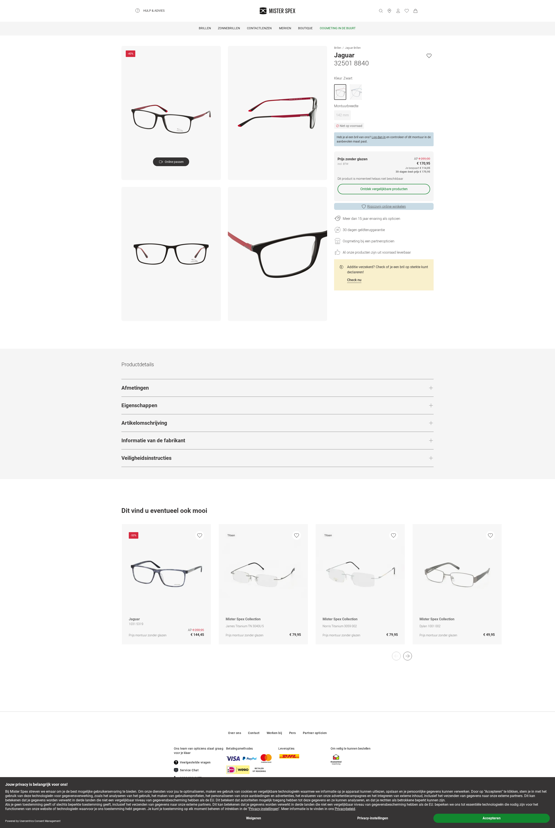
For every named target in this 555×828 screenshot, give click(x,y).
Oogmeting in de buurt (338, 28)
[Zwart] (340, 92)
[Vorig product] (396, 656)
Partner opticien (315, 733)
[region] (277, 589)
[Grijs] (356, 92)
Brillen (205, 28)
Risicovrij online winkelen (386, 206)
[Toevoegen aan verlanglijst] (429, 55)
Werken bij (274, 733)
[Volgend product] (407, 656)
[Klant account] (398, 10)
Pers (292, 733)
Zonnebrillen (229, 28)
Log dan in (379, 137)
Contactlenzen (259, 28)
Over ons (234, 733)
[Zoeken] (380, 11)
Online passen (174, 162)
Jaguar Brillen (353, 47)
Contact (254, 733)
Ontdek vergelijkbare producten (384, 189)
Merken (285, 28)
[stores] (389, 10)
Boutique (305, 28)
